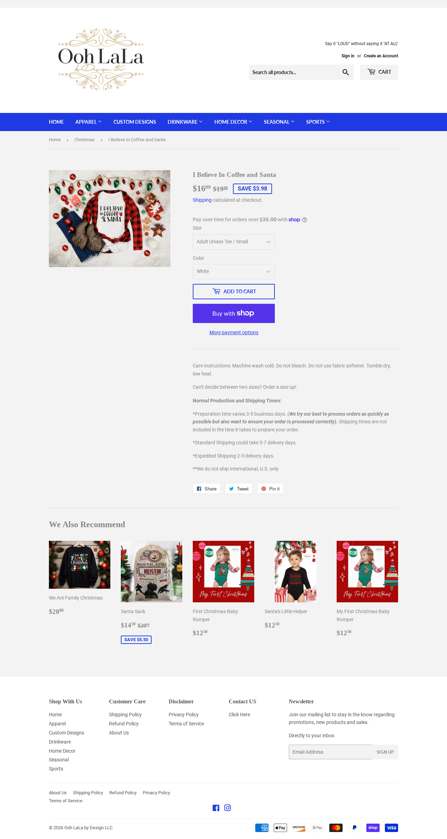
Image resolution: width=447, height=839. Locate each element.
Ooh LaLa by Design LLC (88, 827)
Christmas (84, 139)
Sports (316, 122)
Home (56, 122)
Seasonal (277, 122)
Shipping (202, 200)
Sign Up (385, 752)
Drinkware (183, 122)
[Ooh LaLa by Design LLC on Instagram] (227, 809)
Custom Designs (134, 122)
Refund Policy (124, 723)
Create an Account (381, 55)
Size (197, 228)
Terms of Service (186, 723)
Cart (384, 72)
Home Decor (231, 122)
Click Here (239, 714)
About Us (119, 733)
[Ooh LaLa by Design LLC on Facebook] (216, 809)
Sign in (348, 55)
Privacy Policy (184, 714)
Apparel (86, 122)
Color (198, 258)
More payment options (234, 332)
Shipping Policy (125, 714)
